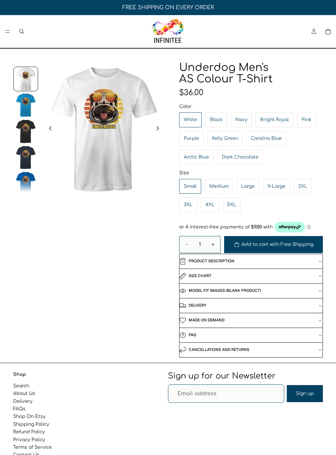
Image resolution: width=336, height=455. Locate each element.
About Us (24, 393)
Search (21, 385)
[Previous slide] (48, 129)
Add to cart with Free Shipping (277, 244)
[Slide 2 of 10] (26, 105)
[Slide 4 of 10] (26, 157)
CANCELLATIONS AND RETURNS (219, 349)
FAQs (19, 408)
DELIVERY (197, 305)
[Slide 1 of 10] (26, 79)
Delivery (22, 401)
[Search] (21, 31)
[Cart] (328, 31)
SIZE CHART (200, 275)
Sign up (305, 393)
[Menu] (7, 31)
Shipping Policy (31, 424)
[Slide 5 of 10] (26, 183)
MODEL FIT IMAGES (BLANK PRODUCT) (225, 290)
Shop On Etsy (29, 416)
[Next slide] (159, 129)
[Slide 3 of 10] (26, 131)
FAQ (192, 334)
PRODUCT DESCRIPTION (211, 261)
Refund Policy (29, 431)
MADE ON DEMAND (206, 320)
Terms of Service (32, 447)
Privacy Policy (29, 439)
